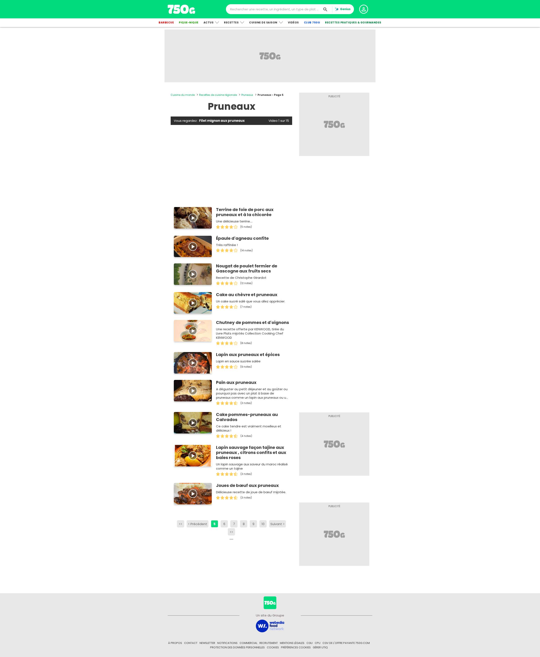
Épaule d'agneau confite (242, 238)
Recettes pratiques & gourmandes (353, 22)
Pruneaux (247, 95)
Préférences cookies (296, 647)
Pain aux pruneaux (236, 382)
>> (231, 532)
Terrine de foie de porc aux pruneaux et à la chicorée (245, 212)
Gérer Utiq (320, 647)
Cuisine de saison (263, 22)
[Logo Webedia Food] (270, 625)
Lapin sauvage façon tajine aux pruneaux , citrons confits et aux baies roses (251, 452)
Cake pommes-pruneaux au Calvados (247, 417)
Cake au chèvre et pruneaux (246, 294)
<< (180, 524)
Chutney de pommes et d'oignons (252, 322)
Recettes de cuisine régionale (218, 95)
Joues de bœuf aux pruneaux (247, 485)
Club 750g (312, 22)
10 (263, 524)
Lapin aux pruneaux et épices (248, 354)
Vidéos (293, 22)
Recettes (231, 22)
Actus (209, 22)
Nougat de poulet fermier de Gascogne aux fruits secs (246, 268)
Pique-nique (188, 22)
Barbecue (166, 22)
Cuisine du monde (183, 95)
